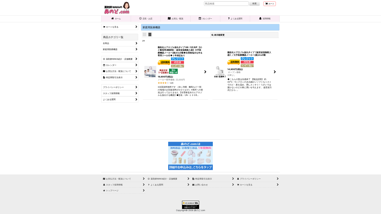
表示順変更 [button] (219, 35)
